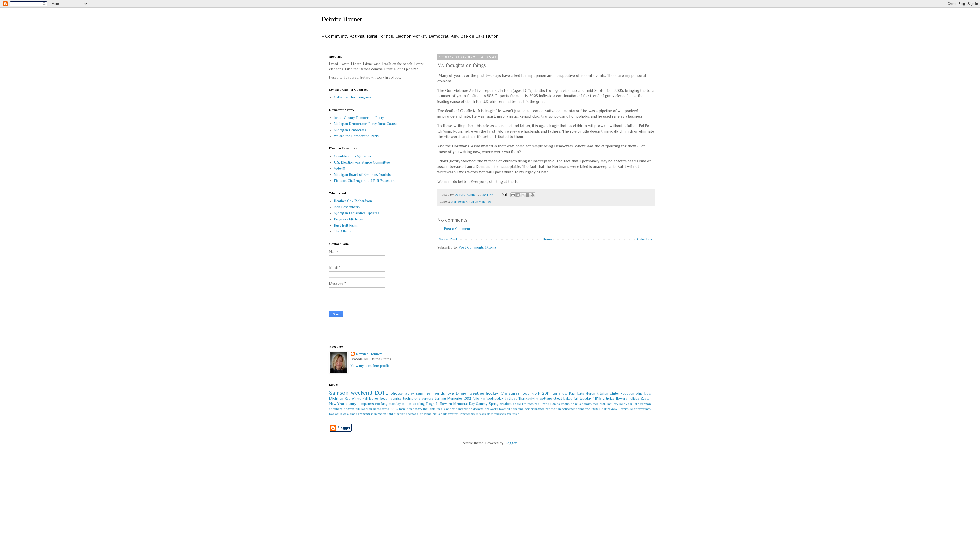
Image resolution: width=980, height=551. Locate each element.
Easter (646, 398)
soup (444, 414)
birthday (511, 398)
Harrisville (625, 409)
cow (346, 414)
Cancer (449, 409)
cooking (381, 404)
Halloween (444, 404)
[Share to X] (522, 194)
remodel (413, 414)
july (358, 409)
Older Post (645, 239)
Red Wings (353, 398)
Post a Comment (457, 229)
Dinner (462, 393)
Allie (476, 398)
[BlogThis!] (517, 194)
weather (476, 393)
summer (423, 393)
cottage (546, 398)
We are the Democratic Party (356, 136)
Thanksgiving (528, 398)
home (410, 409)
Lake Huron (586, 393)
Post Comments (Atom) (477, 247)
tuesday (586, 398)
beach (384, 398)
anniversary (642, 409)
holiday (634, 398)
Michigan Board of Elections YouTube (363, 174)
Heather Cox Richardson (353, 201)
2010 (594, 409)
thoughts (429, 409)
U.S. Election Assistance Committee (362, 162)
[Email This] (513, 194)
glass (353, 414)
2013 (394, 409)
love (450, 393)
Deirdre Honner (342, 19)
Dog (647, 393)
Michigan (336, 398)
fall (576, 398)
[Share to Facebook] (527, 194)
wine (639, 393)
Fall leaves (370, 398)
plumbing (517, 409)
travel (386, 409)
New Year (336, 404)
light (390, 414)
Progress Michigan (348, 219)
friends (438, 393)
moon (406, 404)
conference (464, 409)
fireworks (491, 409)
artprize (609, 398)
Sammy (481, 404)
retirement (569, 409)
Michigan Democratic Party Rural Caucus (366, 124)
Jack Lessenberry (347, 207)
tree (596, 404)
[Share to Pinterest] (532, 194)
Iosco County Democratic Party (359, 118)
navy (418, 409)
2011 (545, 393)
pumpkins (400, 414)
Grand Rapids (550, 404)
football (504, 409)
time (440, 409)
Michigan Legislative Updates (356, 213)
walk (603, 404)
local (364, 409)
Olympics (464, 413)
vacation (627, 393)
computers (365, 404)
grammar (364, 414)
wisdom (506, 404)
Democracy (459, 201)
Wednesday (495, 398)
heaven (349, 409)
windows (584, 409)
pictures (533, 404)
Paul (572, 393)
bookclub (335, 414)
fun (554, 393)
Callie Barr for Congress (353, 97)
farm (402, 409)
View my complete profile (370, 366)
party (588, 404)
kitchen (602, 393)
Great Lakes (562, 398)
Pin (482, 398)
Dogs (430, 404)
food (525, 393)
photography (402, 393)
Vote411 (339, 168)
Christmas (510, 393)
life (524, 404)
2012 (467, 398)
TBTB (597, 398)
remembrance (535, 409)
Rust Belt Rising (346, 225)
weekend (361, 393)
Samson (339, 393)
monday (395, 404)
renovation (553, 409)
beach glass (486, 413)
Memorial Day (464, 404)
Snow (563, 393)
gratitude (567, 404)
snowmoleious (430, 414)
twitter (453, 414)
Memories (455, 398)
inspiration (378, 414)
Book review (608, 409)
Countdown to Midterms (352, 156)
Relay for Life (629, 404)
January (612, 404)
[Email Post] (503, 194)
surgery (427, 398)
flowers (621, 398)
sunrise (396, 398)
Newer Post (448, 239)
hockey (492, 393)
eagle (517, 404)
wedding (418, 404)
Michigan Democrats (350, 130)
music (579, 404)
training (440, 398)
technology (411, 398)
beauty (351, 404)
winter (614, 393)
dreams (478, 409)
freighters (500, 413)
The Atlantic (343, 231)
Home (547, 239)
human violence (480, 201)
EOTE (381, 393)
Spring (494, 404)
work (535, 393)
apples (474, 413)
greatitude (512, 413)
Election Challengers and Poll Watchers (364, 181)
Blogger (510, 443)
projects (375, 409)
